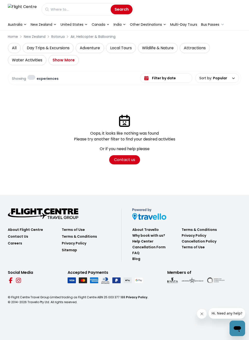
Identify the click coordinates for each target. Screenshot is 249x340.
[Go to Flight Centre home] (22, 9)
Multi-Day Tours (183, 24)
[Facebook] (11, 280)
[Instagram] (18, 280)
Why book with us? (148, 235)
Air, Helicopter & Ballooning (93, 36)
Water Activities (27, 60)
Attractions (195, 48)
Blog (136, 258)
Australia (15, 24)
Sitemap (69, 250)
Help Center (142, 241)
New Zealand (41, 24)
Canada (98, 24)
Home (13, 36)
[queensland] (216, 280)
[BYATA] (172, 280)
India (118, 24)
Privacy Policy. (137, 297)
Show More (64, 60)
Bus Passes (210, 24)
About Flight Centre (25, 229)
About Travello (145, 229)
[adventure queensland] (192, 280)
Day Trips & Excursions (48, 48)
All (14, 48)
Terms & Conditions (79, 236)
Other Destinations (146, 24)
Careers (15, 243)
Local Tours (121, 48)
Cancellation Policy (199, 241)
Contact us (124, 159)
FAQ (136, 253)
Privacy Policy (74, 243)
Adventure (90, 48)
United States (72, 24)
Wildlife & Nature (158, 48)
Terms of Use (73, 229)
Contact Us (18, 236)
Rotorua (58, 36)
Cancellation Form (149, 247)
